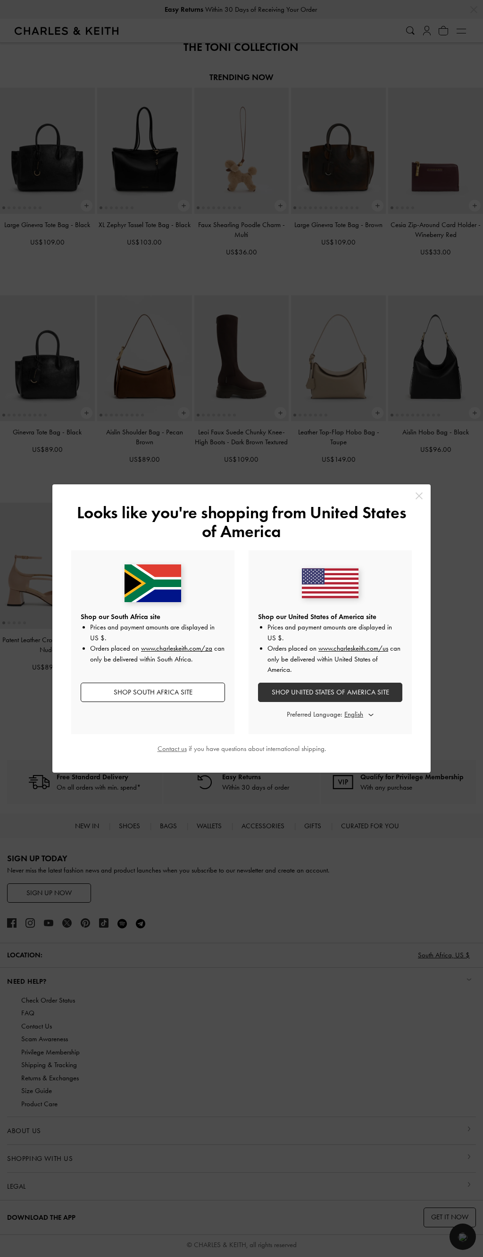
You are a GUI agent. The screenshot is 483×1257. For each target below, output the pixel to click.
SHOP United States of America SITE (330, 692)
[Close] (419, 496)
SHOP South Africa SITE (153, 692)
